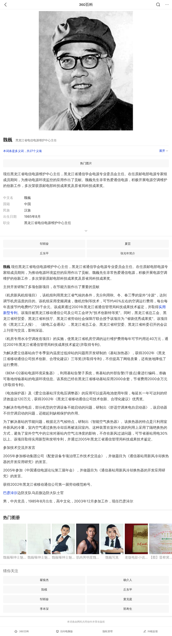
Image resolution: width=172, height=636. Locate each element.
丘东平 (44, 253)
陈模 (44, 589)
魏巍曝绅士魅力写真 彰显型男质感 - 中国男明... (14, 557)
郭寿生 (127, 608)
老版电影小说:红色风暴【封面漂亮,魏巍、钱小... (136, 557)
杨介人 (127, 580)
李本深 (44, 608)
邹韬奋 (44, 243)
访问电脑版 (66, 631)
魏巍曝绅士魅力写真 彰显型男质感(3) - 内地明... (63, 557)
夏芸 (128, 243)
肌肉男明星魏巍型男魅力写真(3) (87, 557)
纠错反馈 (153, 631)
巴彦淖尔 (10, 493)
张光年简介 (127, 253)
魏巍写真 (112, 557)
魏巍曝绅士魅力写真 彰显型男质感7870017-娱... (39, 557)
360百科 (86, 5)
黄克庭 (127, 599)
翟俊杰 (44, 580)
